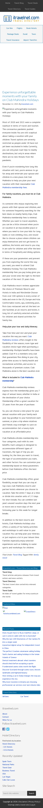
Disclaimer (23, 801)
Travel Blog (17, 554)
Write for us (7, 720)
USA (4, 773)
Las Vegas (6, 777)
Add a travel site (22, 805)
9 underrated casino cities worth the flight (19, 666)
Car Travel (24, 696)
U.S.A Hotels (8, 750)
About (4, 714)
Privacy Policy (34, 801)
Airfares (6, 696)
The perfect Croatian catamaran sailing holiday (21, 651)
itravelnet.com (21, 19)
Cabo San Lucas (8, 780)
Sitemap (11, 805)
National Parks (8, 764)
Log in (32, 805)
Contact (5, 717)
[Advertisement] (21, 65)
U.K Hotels (7, 747)
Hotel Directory (8, 744)
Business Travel (8, 770)
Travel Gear (7, 767)
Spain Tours (6, 761)
